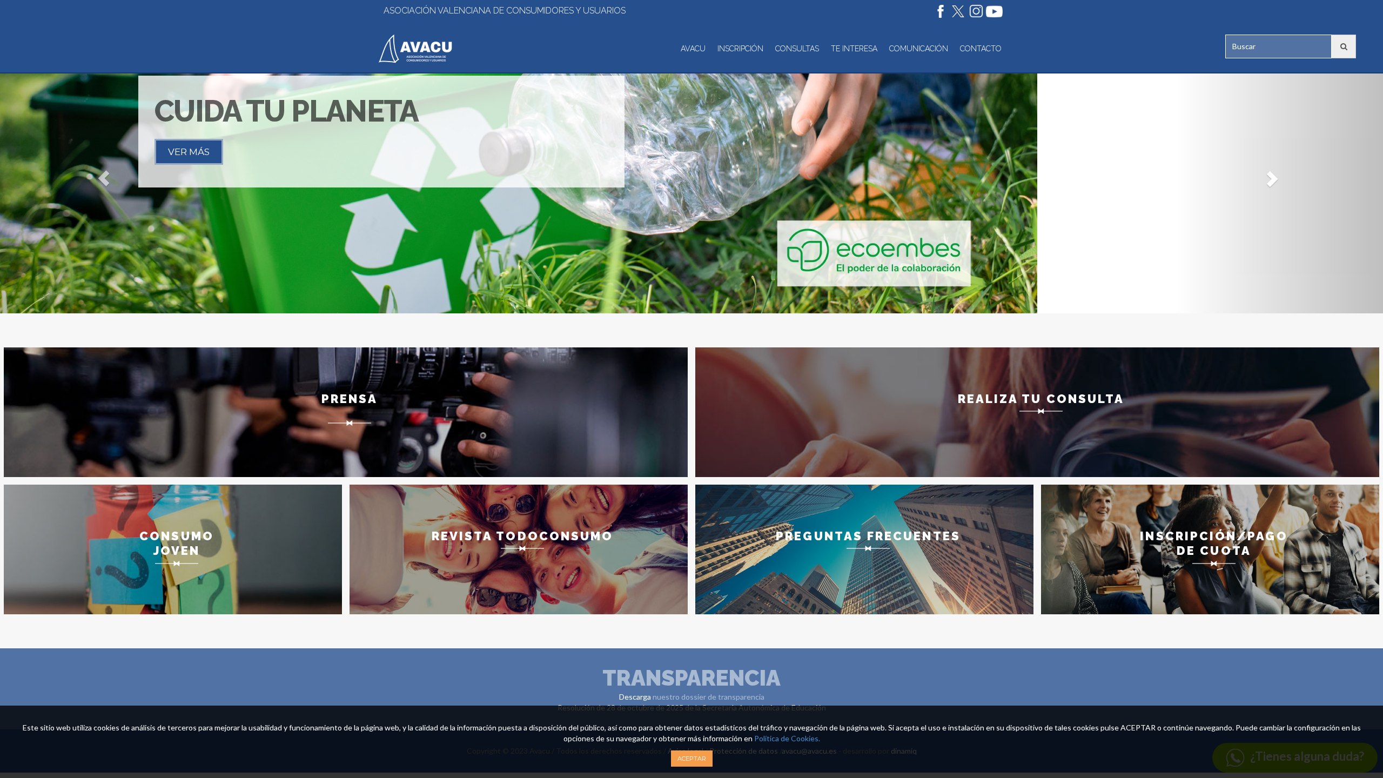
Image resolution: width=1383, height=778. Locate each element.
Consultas (797, 48)
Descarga (635, 696)
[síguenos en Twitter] (956, 11)
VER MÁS (189, 151)
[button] (103, 178)
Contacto (981, 48)
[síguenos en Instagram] (973, 11)
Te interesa (854, 48)
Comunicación (918, 48)
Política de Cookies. (786, 738)
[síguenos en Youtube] (991, 11)
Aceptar (691, 758)
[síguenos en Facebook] (938, 11)
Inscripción (740, 48)
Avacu (693, 48)
